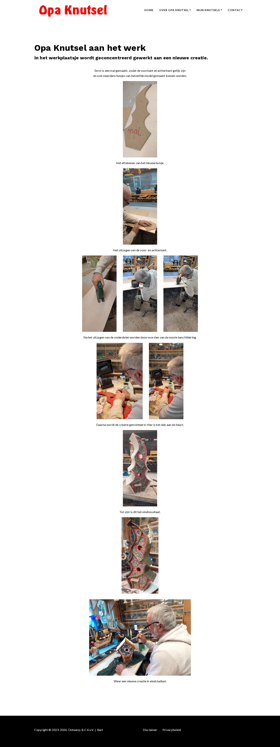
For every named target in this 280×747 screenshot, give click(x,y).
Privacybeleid (171, 730)
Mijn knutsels (208, 10)
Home (149, 10)
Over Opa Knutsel (174, 10)
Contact (235, 10)
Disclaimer (150, 730)
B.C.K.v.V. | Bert (92, 730)
